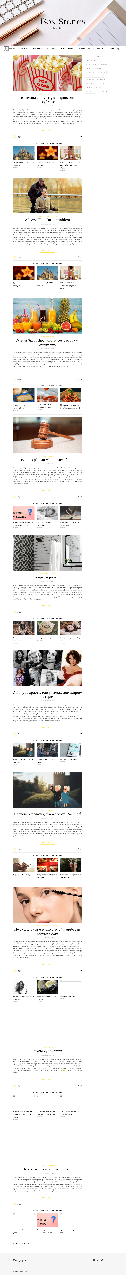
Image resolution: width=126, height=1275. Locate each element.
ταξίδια (98, 87)
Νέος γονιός (43, 1165)
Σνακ (52, 337)
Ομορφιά (40, 926)
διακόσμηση (97, 76)
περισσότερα (47, 130)
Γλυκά (43, 1047)
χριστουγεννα (91, 91)
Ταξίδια (100, 49)
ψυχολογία (90, 95)
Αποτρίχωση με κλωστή (68, 996)
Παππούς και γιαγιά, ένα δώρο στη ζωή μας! (47, 813)
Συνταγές (101, 72)
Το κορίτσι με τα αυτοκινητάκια (47, 1168)
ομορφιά (101, 83)
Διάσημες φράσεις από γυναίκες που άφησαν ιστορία (47, 694)
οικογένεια (90, 83)
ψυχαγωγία (103, 91)
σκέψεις (89, 87)
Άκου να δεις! (114, 49)
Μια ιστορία (50, 49)
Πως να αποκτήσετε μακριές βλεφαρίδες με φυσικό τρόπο (47, 931)
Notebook (44, 573)
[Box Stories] (63, 23)
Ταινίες (41, 94)
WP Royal (24, 1271)
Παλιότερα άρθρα (22, 1243)
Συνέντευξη (90, 72)
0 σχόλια (51, 106)
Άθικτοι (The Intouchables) (47, 219)
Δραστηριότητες (92, 60)
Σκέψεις (24, 49)
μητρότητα (101, 79)
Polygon (19, 137)
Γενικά (43, 689)
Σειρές (88, 68)
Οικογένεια (10, 49)
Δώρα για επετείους (44, 638)
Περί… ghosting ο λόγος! (22, 874)
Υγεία (88, 76)
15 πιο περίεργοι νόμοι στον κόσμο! (47, 459)
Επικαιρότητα (91, 64)
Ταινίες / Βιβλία (85, 49)
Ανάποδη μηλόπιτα (47, 1050)
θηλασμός (90, 79)
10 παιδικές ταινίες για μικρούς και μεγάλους (47, 99)
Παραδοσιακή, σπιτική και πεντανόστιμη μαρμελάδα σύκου (22, 1114)
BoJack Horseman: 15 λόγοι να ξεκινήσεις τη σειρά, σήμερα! (70, 165)
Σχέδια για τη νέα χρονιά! (69, 759)
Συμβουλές (98, 68)
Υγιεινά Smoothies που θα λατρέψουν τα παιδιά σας (47, 342)
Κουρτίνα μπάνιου (47, 576)
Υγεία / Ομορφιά (67, 49)
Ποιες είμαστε (21, 1260)
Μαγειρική (36, 49)
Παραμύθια (103, 64)
